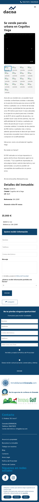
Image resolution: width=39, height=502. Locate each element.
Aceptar (8, 497)
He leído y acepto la (16, 276)
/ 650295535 (34, 2)
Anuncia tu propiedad (9, 439)
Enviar (7, 293)
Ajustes (26, 497)
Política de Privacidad (22, 276)
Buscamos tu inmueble (10, 443)
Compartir (10, 302)
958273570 (26, 2)
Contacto (5, 454)
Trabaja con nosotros (9, 446)
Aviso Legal (6, 457)
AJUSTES (25, 493)
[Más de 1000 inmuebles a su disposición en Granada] (10, 13)
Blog (3, 450)
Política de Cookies (8, 464)
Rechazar (16, 497)
